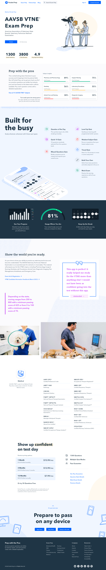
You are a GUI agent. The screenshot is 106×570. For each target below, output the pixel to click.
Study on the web (64, 529)
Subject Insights (47, 73)
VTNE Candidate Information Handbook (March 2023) (21, 279)
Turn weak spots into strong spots (30, 97)
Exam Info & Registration (12, 276)
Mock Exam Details (76, 480)
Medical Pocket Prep (10, 12)
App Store (39, 529)
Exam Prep (24, 2)
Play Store (51, 529)
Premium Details (75, 483)
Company (75, 543)
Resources (87, 543)
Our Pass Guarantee (76, 474)
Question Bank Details (77, 477)
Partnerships (32, 2)
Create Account (94, 2)
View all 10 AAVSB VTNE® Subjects (19, 93)
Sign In (84, 2)
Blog (39, 2)
